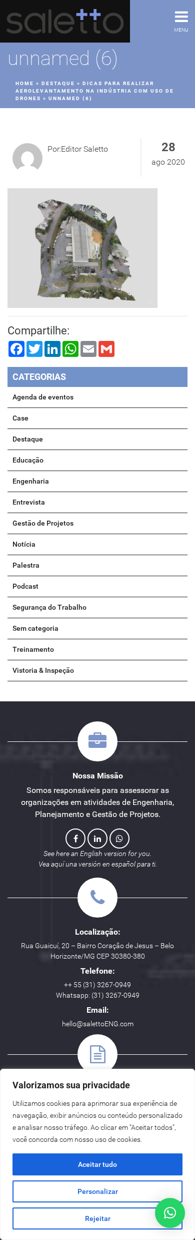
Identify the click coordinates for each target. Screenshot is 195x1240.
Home (25, 83)
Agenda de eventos (43, 397)
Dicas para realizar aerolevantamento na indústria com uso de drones (95, 91)
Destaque (58, 83)
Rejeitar (97, 1218)
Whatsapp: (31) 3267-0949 (98, 995)
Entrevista (28, 502)
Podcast (25, 586)
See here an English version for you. (98, 854)
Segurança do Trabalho (49, 607)
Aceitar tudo (97, 1164)
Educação (28, 460)
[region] (97, 1154)
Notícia (24, 544)
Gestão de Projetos (43, 523)
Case (20, 418)
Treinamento (33, 649)
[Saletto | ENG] (65, 21)
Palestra (26, 565)
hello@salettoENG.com (98, 1024)
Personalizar (98, 1191)
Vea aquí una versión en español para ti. (97, 864)
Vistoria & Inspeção (43, 670)
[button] (170, 1213)
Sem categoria (35, 628)
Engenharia (30, 481)
